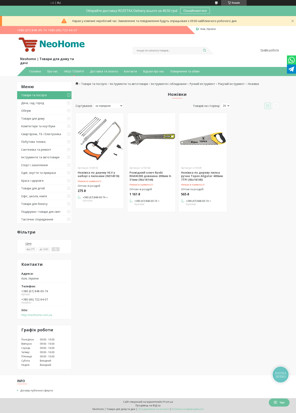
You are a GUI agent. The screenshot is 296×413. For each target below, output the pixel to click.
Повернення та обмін (185, 71)
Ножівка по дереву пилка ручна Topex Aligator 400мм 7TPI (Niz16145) (202, 176)
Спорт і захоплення (34, 165)
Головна (35, 71)
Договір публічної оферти (36, 390)
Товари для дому (33, 118)
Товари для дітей (33, 188)
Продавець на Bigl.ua (148, 405)
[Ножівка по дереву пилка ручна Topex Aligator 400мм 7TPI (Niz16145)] (203, 138)
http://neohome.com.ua (36, 315)
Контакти (130, 71)
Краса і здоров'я (32, 181)
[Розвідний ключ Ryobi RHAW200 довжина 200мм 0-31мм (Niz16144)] (151, 138)
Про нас (52, 71)
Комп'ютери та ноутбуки (38, 126)
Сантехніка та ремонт (36, 149)
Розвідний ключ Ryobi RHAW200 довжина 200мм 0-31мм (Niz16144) (150, 176)
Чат (282, 402)
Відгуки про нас (153, 71)
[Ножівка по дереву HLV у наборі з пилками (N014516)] (100, 138)
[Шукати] (204, 50)
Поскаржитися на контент (153, 409)
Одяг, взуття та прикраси (38, 173)
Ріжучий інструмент (231, 84)
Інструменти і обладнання (168, 84)
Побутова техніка (33, 142)
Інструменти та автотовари (40, 157)
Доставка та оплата (104, 71)
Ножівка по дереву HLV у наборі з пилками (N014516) (98, 174)
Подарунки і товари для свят (41, 212)
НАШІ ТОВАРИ (74, 71)
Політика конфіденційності (188, 409)
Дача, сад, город (32, 103)
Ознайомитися (195, 10)
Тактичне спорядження (37, 219)
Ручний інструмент (202, 84)
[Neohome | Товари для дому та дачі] (52, 46)
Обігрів (26, 111)
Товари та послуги (34, 95)
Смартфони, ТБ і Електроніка (41, 134)
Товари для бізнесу (34, 204)
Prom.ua (168, 402)
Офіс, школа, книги (34, 196)
